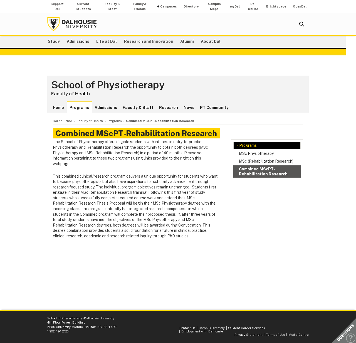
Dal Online (253, 6)
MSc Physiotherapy (256, 153)
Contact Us (187, 328)
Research (168, 107)
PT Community (214, 107)
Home (58, 107)
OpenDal (299, 6)
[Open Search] (302, 24)
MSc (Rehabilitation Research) (266, 161)
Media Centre (298, 335)
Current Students (83, 6)
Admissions (78, 41)
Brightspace (276, 6)
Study (54, 41)
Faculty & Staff (112, 6)
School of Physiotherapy (108, 85)
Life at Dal (106, 41)
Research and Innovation (148, 41)
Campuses (168, 6)
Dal (235, 6)
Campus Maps (214, 6)
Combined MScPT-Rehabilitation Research (263, 171)
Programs (79, 107)
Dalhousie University (72, 24)
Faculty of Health (70, 93)
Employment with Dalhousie (202, 331)
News (189, 107)
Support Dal (57, 6)
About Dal (211, 41)
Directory (191, 6)
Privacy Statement (248, 335)
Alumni (187, 41)
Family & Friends (140, 6)
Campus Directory (212, 328)
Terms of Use (275, 335)
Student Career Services (246, 328)
